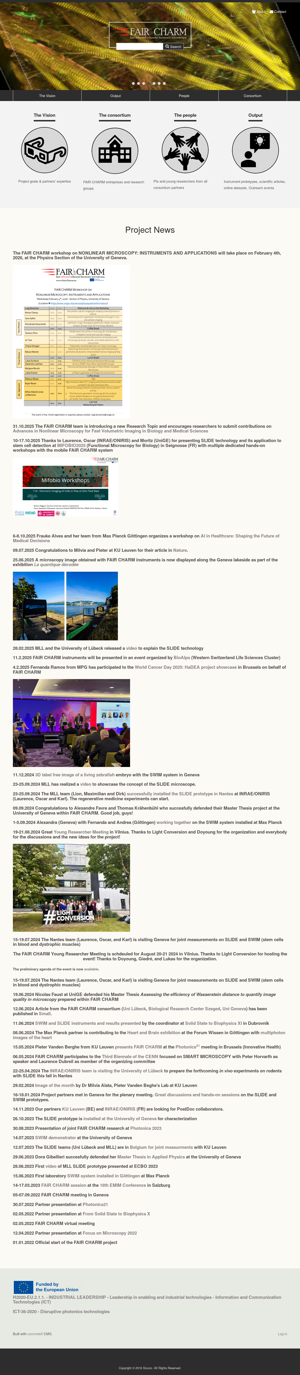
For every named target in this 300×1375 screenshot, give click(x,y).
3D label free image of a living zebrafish (75, 774)
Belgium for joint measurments (161, 1147)
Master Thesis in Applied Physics (151, 1156)
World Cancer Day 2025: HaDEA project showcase (186, 667)
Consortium (253, 95)
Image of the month (55, 1085)
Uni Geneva (234, 1008)
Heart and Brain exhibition (153, 1032)
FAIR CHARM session (63, 1185)
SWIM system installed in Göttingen (103, 1175)
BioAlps (182, 657)
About (261, 11)
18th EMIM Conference (123, 1185)
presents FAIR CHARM (138, 1047)
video (131, 648)
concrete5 (35, 1333)
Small (45, 1013)
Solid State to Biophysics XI (213, 1023)
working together (174, 822)
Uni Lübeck (134, 1008)
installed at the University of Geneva (120, 1118)
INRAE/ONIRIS (120, 1109)
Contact (280, 11)
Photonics (188, 1047)
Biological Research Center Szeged (184, 1008)
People (184, 95)
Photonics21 (95, 1204)
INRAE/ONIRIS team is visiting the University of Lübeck (106, 1070)
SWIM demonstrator (55, 1137)
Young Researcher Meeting (81, 832)
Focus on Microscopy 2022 (110, 1233)
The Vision (47, 95)
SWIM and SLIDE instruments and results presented (88, 1023)
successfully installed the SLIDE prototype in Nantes (180, 793)
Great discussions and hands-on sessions (197, 1094)
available (91, 969)
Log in (282, 1333)
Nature (180, 550)
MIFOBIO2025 (71, 445)
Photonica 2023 (145, 1128)
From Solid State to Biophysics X (116, 1213)
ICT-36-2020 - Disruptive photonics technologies (61, 1311)
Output (115, 95)
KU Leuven (73, 1109)
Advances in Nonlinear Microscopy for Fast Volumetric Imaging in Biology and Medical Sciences (110, 431)
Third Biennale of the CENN (130, 1056)
